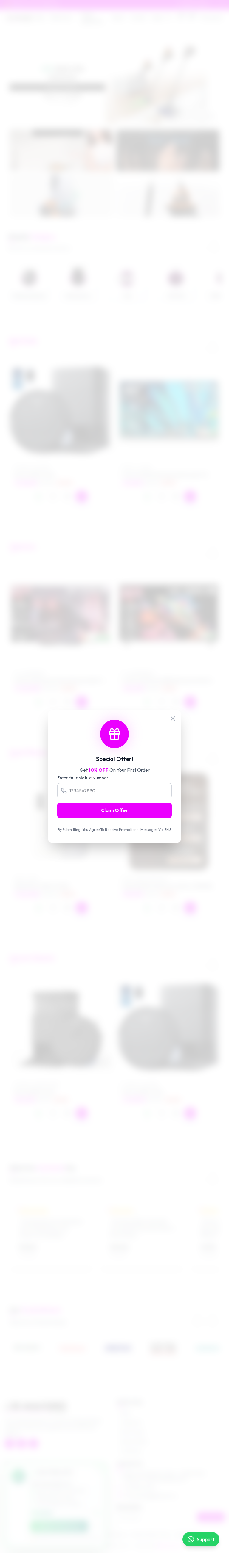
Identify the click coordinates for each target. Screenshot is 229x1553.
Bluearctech (167, 1545)
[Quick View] (67, 496)
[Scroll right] (214, 242)
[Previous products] (197, 343)
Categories (131, 1422)
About (118, 17)
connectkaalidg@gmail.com (149, 1496)
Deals (157, 17)
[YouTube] (33, 1443)
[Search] (169, 17)
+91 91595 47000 (139, 1487)
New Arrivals (132, 1432)
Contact (138, 17)
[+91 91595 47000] (222, 5)
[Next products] (212, 343)
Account (214, 17)
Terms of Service (113, 1534)
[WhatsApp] (39, 496)
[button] (109, 119)
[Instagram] (21, 1443)
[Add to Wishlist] (53, 496)
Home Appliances (92, 17)
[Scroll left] (198, 242)
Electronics (61, 17)
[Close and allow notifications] (95, 1526)
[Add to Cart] (82, 496)
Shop (40, 17)
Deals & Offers (134, 1441)
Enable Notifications (59, 1526)
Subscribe (211, 1517)
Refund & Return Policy (151, 1534)
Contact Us (131, 1451)
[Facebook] (9, 1443)
